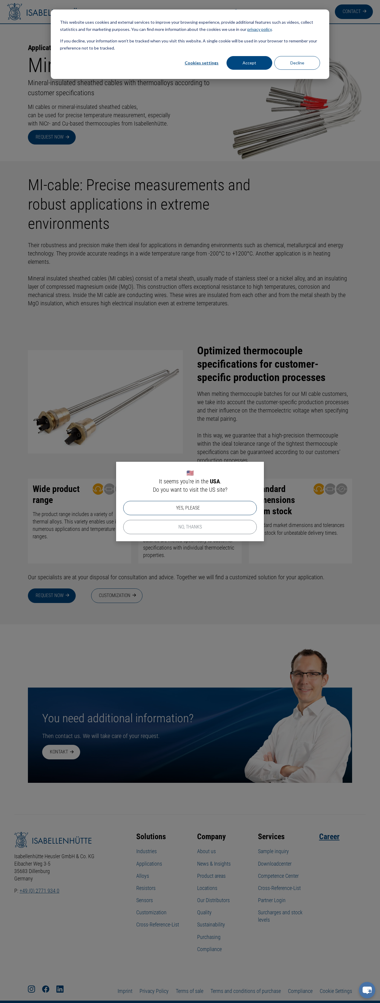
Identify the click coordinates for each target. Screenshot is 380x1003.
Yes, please (188, 508)
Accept (249, 62)
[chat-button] (367, 990)
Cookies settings (201, 62)
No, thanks (190, 527)
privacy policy (259, 29)
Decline (297, 62)
